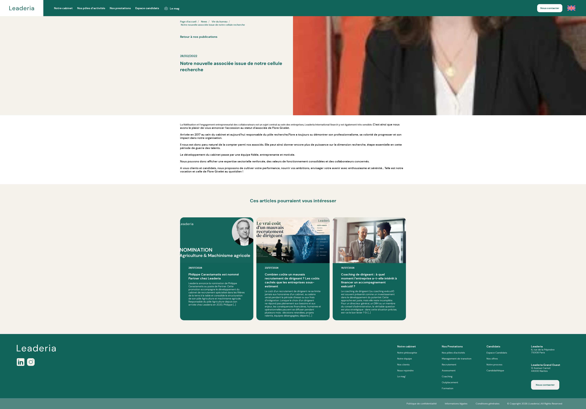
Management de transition (456, 358)
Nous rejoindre (405, 370)
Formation (447, 388)
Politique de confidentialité (422, 403)
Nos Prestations (452, 346)
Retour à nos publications (198, 37)
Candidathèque (495, 370)
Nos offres (492, 358)
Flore (291, 134)
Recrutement (449, 364)
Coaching (447, 376)
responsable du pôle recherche (267, 134)
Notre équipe (404, 358)
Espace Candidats (497, 352)
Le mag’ (401, 376)
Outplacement (450, 382)
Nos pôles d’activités (91, 8)
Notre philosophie (407, 352)
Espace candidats (147, 8)
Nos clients (403, 364)
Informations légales (456, 403)
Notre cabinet (406, 346)
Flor (274, 128)
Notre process (494, 364)
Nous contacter (549, 8)
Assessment (449, 370)
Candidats (493, 346)
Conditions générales (487, 403)
